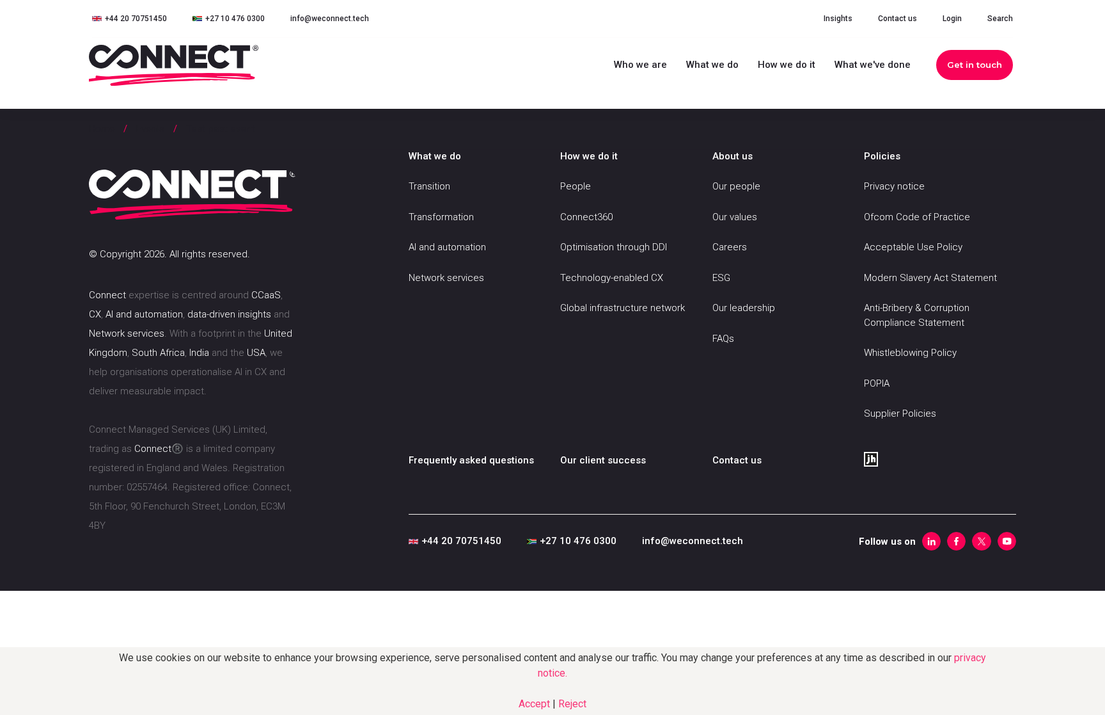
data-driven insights (229, 314)
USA (256, 352)
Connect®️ (159, 448)
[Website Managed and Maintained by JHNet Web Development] (940, 458)
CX (95, 314)
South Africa (158, 352)
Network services (126, 333)
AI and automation (144, 314)
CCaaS (266, 295)
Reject (572, 704)
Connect (107, 295)
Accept (535, 704)
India (199, 352)
